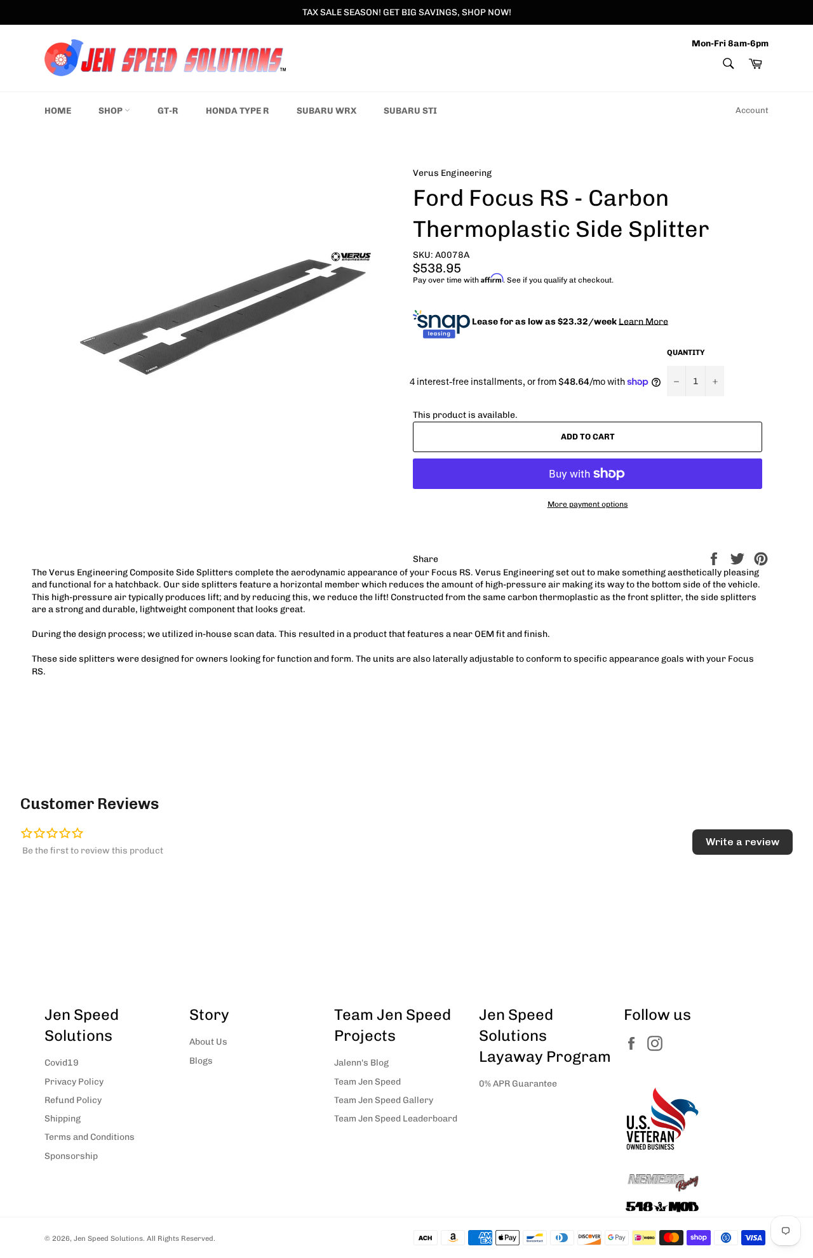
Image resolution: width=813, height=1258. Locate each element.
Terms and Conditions (89, 1137)
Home (57, 110)
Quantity (686, 352)
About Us (208, 1041)
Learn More (643, 321)
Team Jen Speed (367, 1081)
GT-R (168, 110)
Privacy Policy (74, 1081)
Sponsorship (71, 1156)
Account (752, 110)
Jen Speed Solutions (108, 1238)
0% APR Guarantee (518, 1083)
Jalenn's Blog (361, 1062)
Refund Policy (73, 1100)
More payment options (588, 504)
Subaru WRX (326, 110)
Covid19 (61, 1062)
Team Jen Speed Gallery (383, 1100)
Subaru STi (410, 110)
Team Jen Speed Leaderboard (395, 1118)
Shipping (62, 1118)
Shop (111, 110)
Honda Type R (237, 110)
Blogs (201, 1060)
